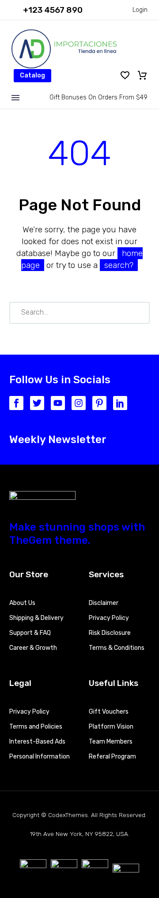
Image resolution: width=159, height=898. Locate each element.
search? (118, 265)
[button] (47, 10)
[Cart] (142, 75)
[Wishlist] (125, 75)
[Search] (139, 313)
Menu (15, 97)
